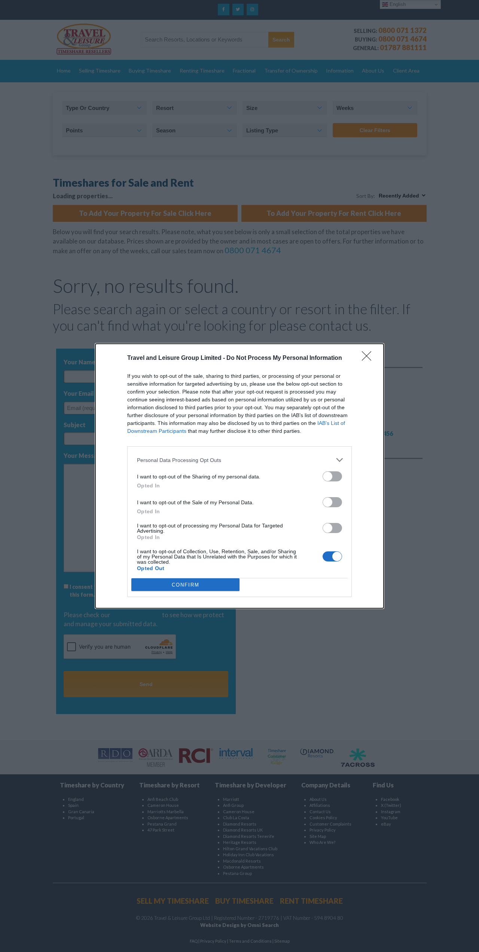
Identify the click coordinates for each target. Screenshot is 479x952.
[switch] (332, 476)
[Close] (369, 358)
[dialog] (239, 476)
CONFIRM (185, 585)
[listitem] (239, 460)
